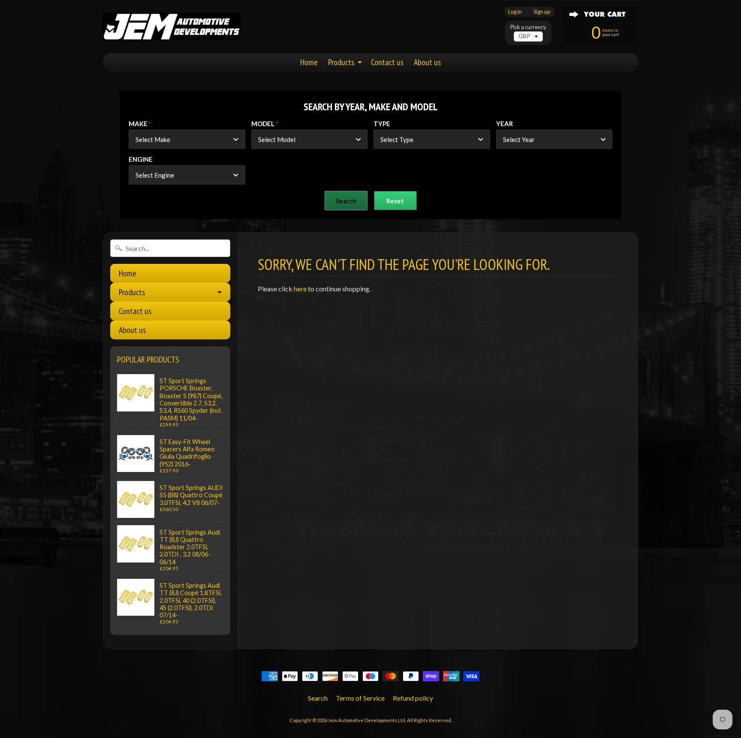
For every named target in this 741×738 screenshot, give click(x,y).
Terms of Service (360, 698)
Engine (141, 159)
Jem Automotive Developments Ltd (366, 720)
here (300, 288)
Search (318, 698)
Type (382, 123)
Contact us (387, 62)
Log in (515, 12)
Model (262, 123)
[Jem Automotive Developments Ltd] (171, 27)
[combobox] (187, 139)
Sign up (541, 12)
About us (427, 62)
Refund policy (413, 698)
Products (341, 62)
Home (309, 62)
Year (504, 123)
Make (138, 123)
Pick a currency (528, 27)
